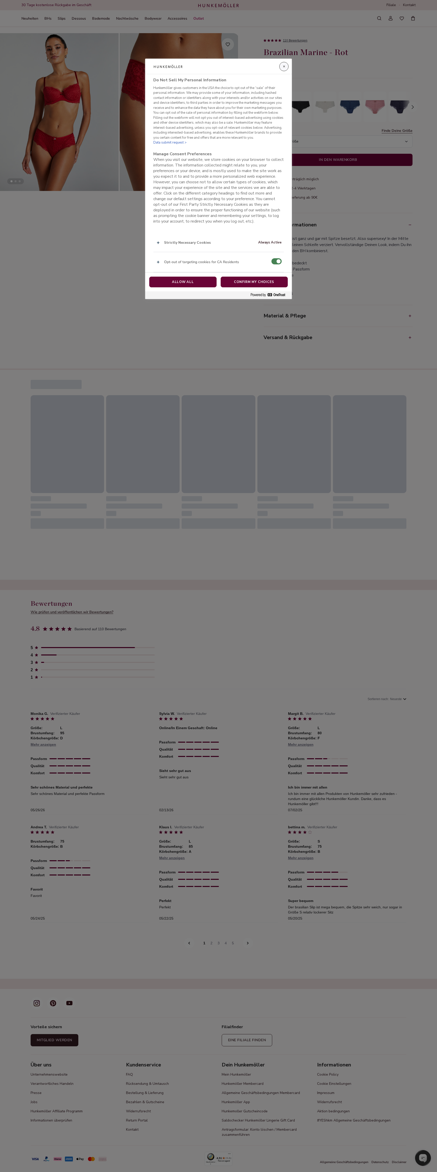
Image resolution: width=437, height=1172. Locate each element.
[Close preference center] (284, 66)
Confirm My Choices (254, 282)
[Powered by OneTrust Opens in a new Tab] (270, 295)
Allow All (183, 282)
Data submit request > (169, 142)
